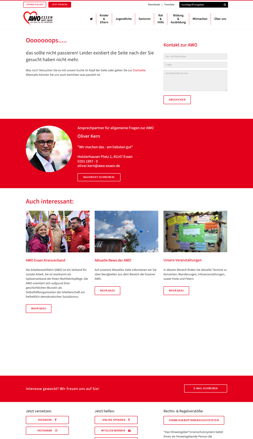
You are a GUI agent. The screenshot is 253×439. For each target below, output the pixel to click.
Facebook (45, 420)
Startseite (139, 70)
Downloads (154, 4)
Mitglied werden (113, 430)
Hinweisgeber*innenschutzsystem (194, 420)
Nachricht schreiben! (99, 177)
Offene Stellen (35, 4)
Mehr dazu (38, 308)
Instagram (44, 430)
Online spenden (113, 420)
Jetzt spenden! (60, 4)
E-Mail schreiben (206, 388)
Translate (169, 4)
